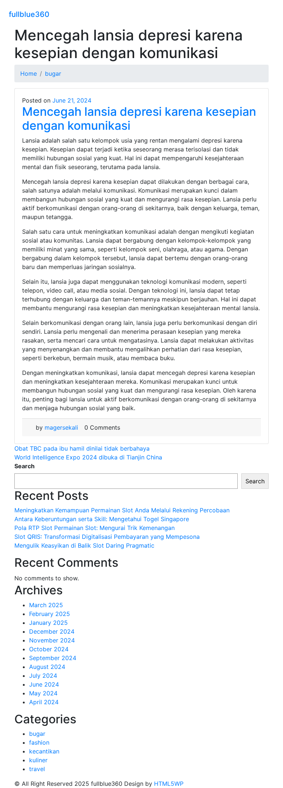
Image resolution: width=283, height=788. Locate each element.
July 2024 (43, 675)
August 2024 (47, 666)
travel (37, 769)
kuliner (38, 760)
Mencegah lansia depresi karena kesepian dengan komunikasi (139, 118)
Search (24, 466)
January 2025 (48, 622)
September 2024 (52, 658)
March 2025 (46, 605)
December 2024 (51, 631)
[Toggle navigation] (269, 13)
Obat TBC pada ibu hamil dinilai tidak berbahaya (82, 448)
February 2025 (49, 613)
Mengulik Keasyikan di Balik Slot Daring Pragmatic (84, 545)
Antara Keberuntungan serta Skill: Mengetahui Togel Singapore (101, 519)
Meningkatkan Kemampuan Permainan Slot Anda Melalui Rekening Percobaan (122, 510)
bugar (37, 733)
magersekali (61, 427)
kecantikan (44, 751)
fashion (39, 742)
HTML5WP (169, 783)
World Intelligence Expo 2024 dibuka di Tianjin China (88, 457)
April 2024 (44, 702)
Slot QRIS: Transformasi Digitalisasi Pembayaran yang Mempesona (107, 536)
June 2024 (44, 684)
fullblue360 (29, 14)
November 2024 (52, 640)
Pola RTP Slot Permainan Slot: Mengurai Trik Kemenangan (94, 527)
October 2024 (49, 649)
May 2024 (43, 693)
